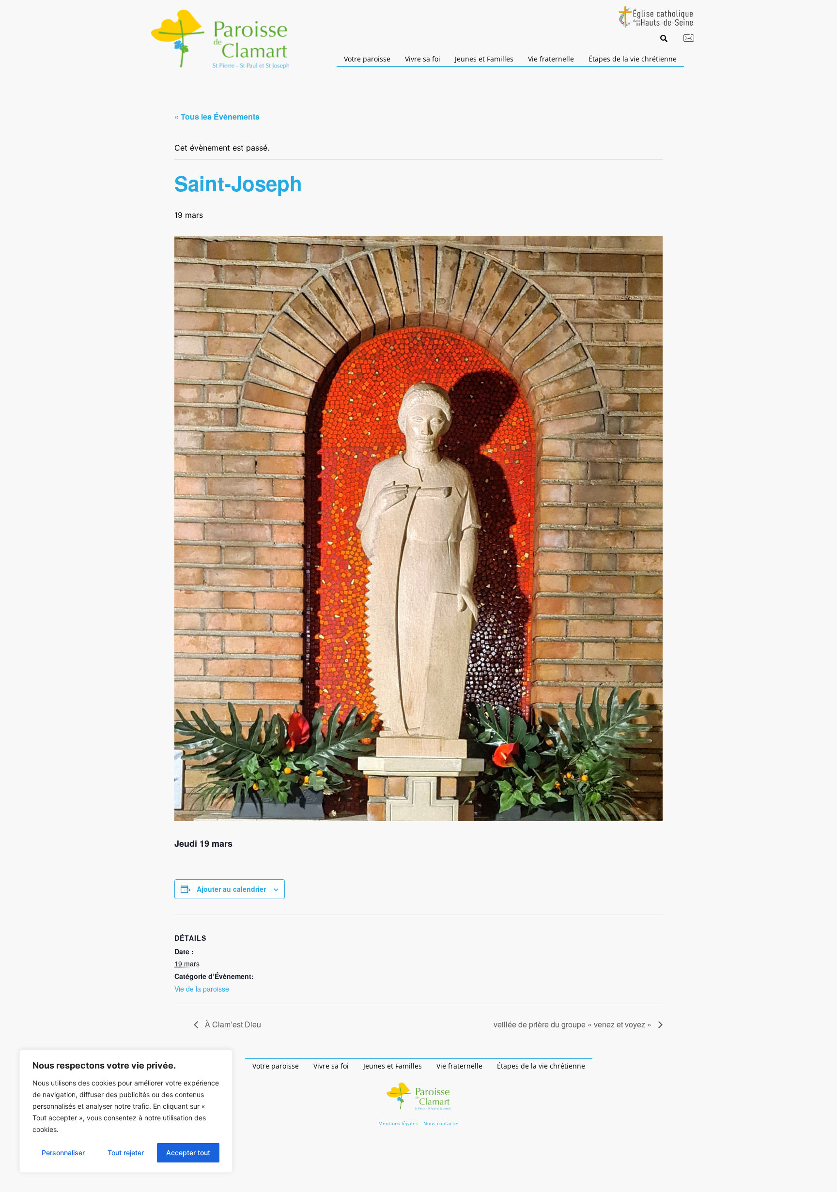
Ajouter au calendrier (231, 889)
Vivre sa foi (422, 58)
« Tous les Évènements (217, 116)
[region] (125, 1111)
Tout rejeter (126, 1152)
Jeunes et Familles (484, 58)
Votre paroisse (367, 58)
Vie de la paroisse (201, 988)
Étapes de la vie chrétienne (633, 58)
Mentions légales (398, 1123)
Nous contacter (441, 1123)
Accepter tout (188, 1152)
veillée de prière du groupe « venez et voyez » (573, 1024)
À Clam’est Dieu (232, 1024)
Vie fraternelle (551, 58)
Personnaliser (63, 1152)
